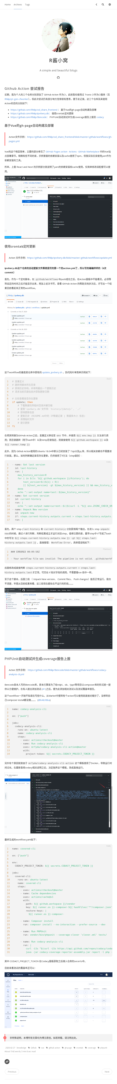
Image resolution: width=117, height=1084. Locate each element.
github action (54, 1047)
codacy (100, 117)
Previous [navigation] (12, 1071)
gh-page (68, 1047)
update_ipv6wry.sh (52, 372)
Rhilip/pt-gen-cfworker (16, 98)
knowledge (22, 1047)
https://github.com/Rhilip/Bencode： (30, 117)
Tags (27, 4)
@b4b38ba (44, 699)
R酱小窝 (58, 60)
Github (34, 1047)
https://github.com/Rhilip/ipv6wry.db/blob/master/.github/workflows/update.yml (69, 257)
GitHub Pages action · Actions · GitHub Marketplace (72, 151)
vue (43, 1047)
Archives (18, 4)
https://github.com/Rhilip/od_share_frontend (34, 109)
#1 (44, 688)
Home (8, 4)
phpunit (103, 1047)
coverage (92, 1047)
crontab (80, 1047)
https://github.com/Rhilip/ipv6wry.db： (31, 113)
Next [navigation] (107, 1071)
